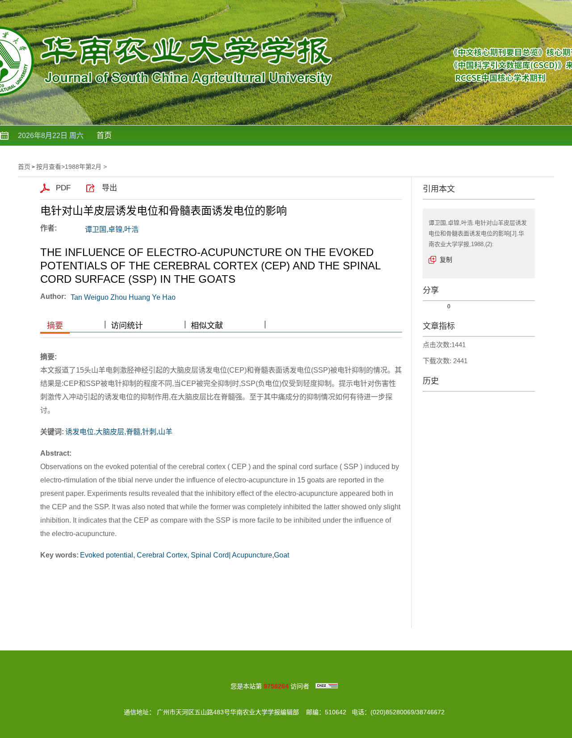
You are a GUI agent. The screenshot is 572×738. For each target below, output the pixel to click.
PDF (63, 188)
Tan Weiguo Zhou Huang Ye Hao (123, 297)
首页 (104, 135)
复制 (446, 259)
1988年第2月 (83, 166)
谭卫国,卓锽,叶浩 (112, 229)
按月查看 (48, 166)
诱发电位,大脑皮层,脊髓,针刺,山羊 (118, 432)
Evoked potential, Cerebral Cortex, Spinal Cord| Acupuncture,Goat (184, 555)
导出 (109, 188)
